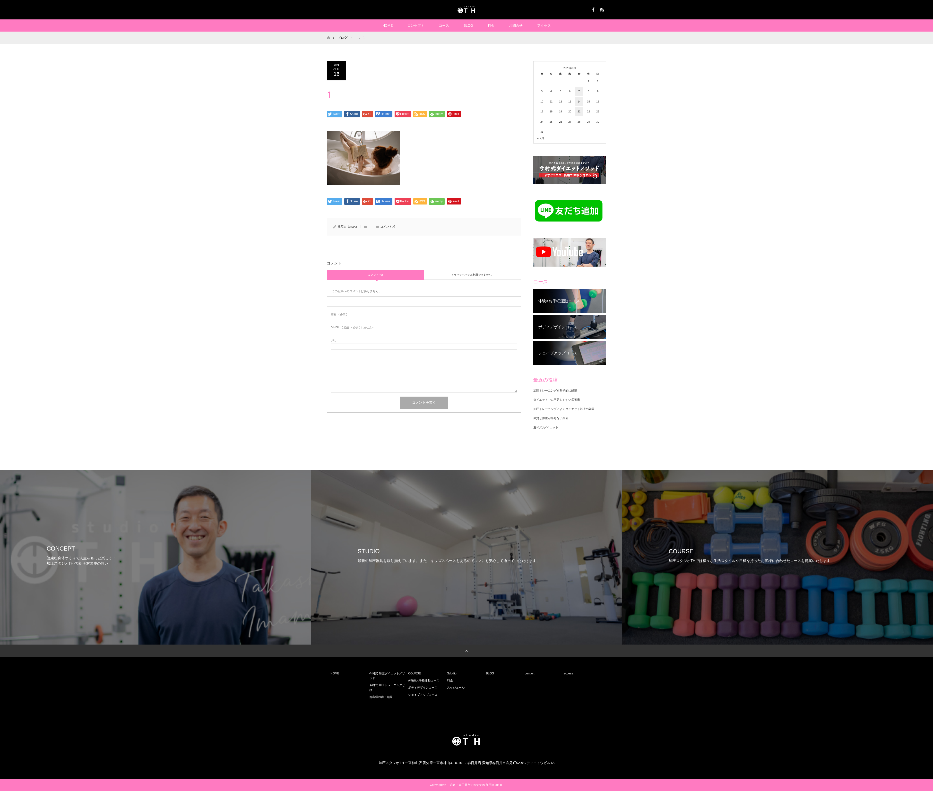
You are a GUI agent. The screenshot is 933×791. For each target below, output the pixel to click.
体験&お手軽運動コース (423, 680)
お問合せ (516, 25)
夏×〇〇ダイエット (545, 427)
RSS (601, 8)
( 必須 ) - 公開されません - (352, 327)
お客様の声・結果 (381, 697)
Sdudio (452, 673)
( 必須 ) (339, 314)
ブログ (342, 38)
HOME (387, 25)
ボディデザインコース (422, 687)
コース (444, 25)
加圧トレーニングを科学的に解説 (555, 390)
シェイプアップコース (422, 695)
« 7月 (540, 138)
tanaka (352, 226)
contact (529, 673)
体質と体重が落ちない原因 (550, 418)
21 (579, 111)
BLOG (468, 25)
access (568, 673)
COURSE (414, 673)
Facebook (592, 8)
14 (579, 101)
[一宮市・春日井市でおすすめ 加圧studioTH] (466, 9)
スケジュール (456, 687)
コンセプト (415, 25)
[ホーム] (328, 33)
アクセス (544, 25)
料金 (491, 25)
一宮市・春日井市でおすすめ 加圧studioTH (475, 785)
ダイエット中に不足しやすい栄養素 (556, 399)
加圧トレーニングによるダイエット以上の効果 (564, 409)
